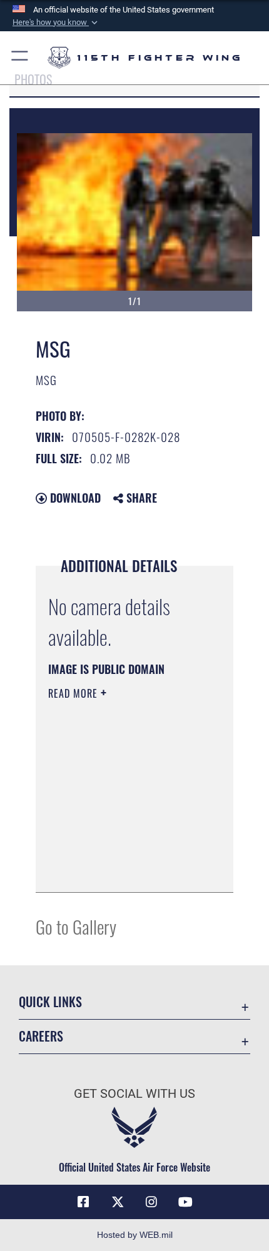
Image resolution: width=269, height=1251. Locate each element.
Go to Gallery (76, 926)
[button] (56, 22)
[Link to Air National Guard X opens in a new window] (117, 1202)
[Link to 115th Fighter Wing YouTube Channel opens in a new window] (185, 1202)
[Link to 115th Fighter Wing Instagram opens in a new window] (151, 1202)
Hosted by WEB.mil (135, 1235)
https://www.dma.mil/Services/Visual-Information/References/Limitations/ (124, 869)
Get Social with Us (134, 1094)
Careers (41, 1036)
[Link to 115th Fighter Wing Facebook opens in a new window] (83, 1202)
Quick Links (50, 1002)
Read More (74, 693)
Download (74, 498)
